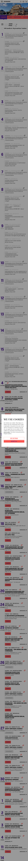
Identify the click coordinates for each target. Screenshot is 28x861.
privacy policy (7, 432)
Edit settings (14, 438)
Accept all (14, 441)
